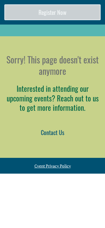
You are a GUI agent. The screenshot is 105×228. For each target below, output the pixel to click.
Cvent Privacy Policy (52, 166)
